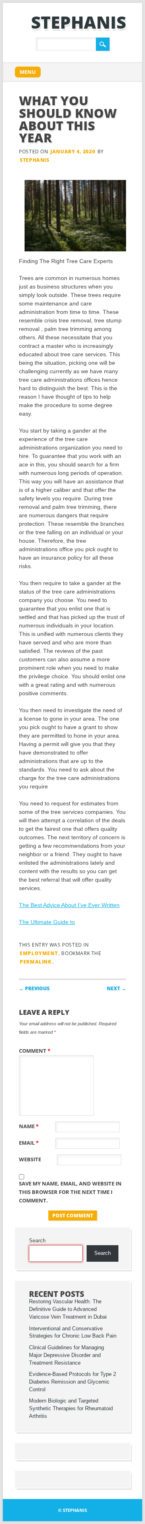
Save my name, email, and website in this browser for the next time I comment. (70, 1192)
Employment (39, 953)
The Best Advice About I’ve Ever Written (69, 905)
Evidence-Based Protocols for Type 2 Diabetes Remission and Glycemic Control (72, 1381)
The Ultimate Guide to (47, 922)
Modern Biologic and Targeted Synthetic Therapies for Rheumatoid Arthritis (71, 1408)
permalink (35, 961)
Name (29, 1126)
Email (29, 1142)
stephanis (78, 21)
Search (37, 1241)
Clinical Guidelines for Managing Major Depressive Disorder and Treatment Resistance (66, 1355)
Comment (34, 1050)
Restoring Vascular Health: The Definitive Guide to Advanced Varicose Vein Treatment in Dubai (68, 1309)
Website (30, 1159)
